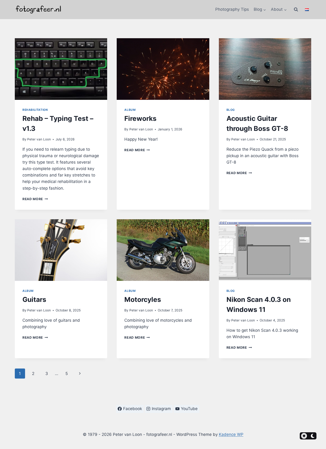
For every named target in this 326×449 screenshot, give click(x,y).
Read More (35, 199)
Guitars (34, 299)
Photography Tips (232, 9)
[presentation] (61, 69)
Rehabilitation (35, 110)
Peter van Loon (39, 139)
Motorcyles (142, 299)
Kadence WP (231, 434)
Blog (230, 110)
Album (130, 110)
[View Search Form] (296, 9)
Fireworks (140, 118)
